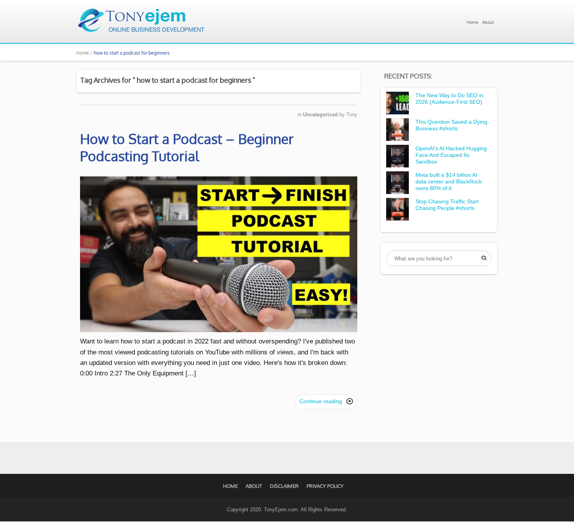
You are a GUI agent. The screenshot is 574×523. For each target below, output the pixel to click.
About (488, 22)
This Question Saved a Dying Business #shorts (451, 125)
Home (472, 22)
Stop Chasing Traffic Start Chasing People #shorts (447, 204)
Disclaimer (284, 486)
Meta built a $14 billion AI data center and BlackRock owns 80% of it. (448, 181)
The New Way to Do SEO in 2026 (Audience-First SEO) (449, 98)
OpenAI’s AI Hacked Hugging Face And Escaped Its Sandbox (451, 155)
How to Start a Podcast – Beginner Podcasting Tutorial (187, 147)
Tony (351, 114)
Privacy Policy (325, 486)
